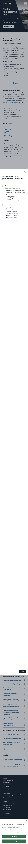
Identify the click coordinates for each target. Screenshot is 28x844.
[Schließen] (26, 820)
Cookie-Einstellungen (14, 832)
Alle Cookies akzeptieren (14, 841)
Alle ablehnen (14, 836)
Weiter (22, 671)
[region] (14, 831)
